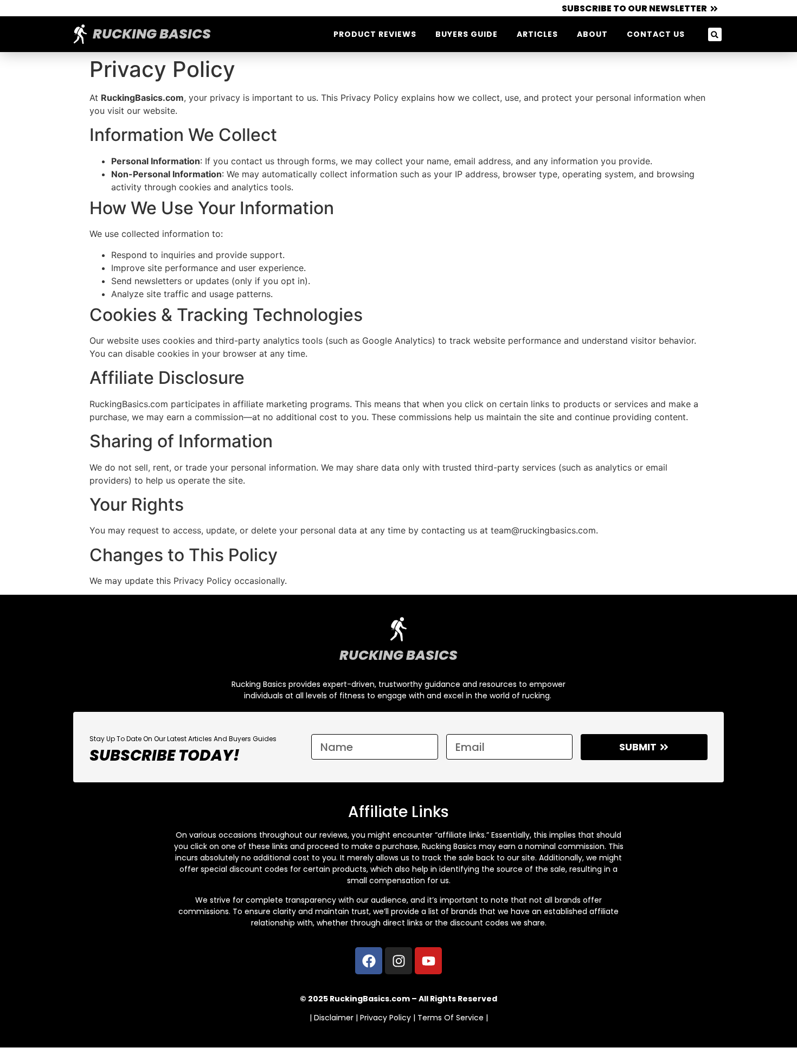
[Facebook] (368, 960)
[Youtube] (428, 960)
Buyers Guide (466, 34)
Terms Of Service (450, 1017)
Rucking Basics (152, 33)
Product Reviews (374, 34)
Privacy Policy (385, 1017)
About (592, 34)
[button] (715, 34)
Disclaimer (333, 1017)
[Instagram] (398, 960)
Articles (537, 34)
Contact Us (656, 34)
